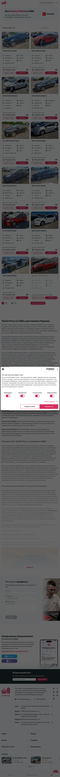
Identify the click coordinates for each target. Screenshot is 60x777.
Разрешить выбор (29, 406)
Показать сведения (49, 401)
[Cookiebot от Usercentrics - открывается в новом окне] (47, 369)
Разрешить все (49, 406)
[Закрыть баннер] (57, 369)
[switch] (22, 396)
